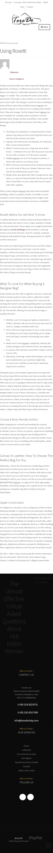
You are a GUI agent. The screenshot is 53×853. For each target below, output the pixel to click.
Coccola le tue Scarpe (26, 754)
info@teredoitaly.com (26, 720)
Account (8, 2)
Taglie (45, 2)
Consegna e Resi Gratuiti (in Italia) (27, 2)
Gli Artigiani (26, 758)
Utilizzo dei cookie (26, 770)
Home (26, 746)
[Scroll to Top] (49, 845)
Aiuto (22, 7)
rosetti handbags (17, 229)
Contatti (29, 7)
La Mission (26, 750)
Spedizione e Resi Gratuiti (26, 762)
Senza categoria (16, 79)
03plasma (14, 72)
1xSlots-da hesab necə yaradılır (42, 580)
